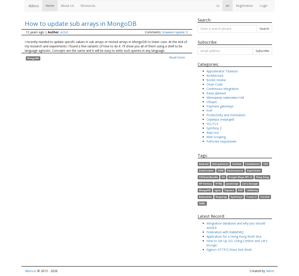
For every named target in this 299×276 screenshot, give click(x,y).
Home (50, 6)
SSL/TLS (212, 124)
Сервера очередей (220, 119)
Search (264, 29)
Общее (211, 102)
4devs (33, 5)
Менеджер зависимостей (225, 97)
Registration (244, 6)
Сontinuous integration (222, 89)
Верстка (212, 132)
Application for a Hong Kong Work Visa (233, 236)
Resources (88, 6)
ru (217, 6)
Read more (177, 57)
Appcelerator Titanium (222, 71)
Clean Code (214, 84)
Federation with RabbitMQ (225, 232)
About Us (67, 6)
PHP (209, 111)
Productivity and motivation (225, 115)
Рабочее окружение (221, 141)
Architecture (214, 75)
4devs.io (30, 271)
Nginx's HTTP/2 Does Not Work (229, 250)
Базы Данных (216, 93)
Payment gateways (220, 106)
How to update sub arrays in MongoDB (81, 23)
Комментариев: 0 (175, 32)
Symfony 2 (214, 128)
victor (64, 32)
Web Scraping (216, 137)
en (227, 6)
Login (263, 6)
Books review (216, 80)
